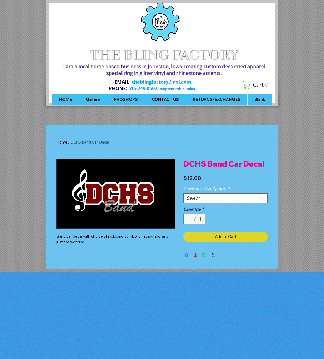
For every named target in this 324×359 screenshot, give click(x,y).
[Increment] (200, 219)
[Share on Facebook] (186, 255)
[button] (257, 85)
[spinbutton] (194, 219)
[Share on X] (213, 255)
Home (61, 142)
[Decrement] (187, 219)
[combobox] (225, 198)
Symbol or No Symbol (206, 188)
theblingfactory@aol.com (161, 82)
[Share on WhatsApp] (204, 255)
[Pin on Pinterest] (195, 255)
